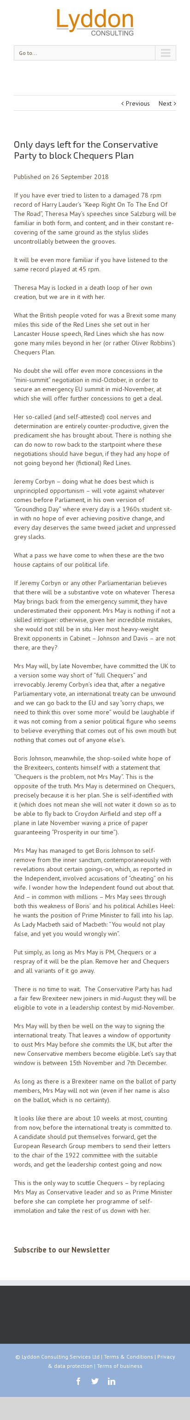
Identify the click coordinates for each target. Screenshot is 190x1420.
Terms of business (119, 1365)
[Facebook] (78, 1381)
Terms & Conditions (128, 1356)
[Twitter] (95, 1381)
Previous (138, 103)
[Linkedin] (111, 1381)
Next (165, 103)
